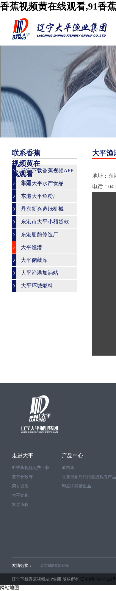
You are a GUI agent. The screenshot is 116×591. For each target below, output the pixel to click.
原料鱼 (68, 467)
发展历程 (20, 504)
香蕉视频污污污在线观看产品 (89, 477)
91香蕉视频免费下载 (30, 467)
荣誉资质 (20, 486)
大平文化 (20, 495)
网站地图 (9, 587)
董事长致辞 (22, 477)
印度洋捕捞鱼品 (76, 486)
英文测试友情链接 (54, 565)
